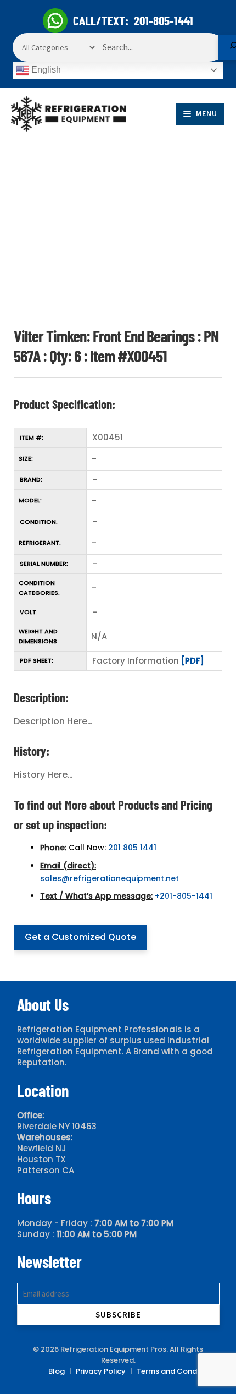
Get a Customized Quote (80, 937)
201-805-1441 (163, 20)
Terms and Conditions (177, 1371)
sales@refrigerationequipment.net (109, 878)
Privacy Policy (101, 1371)
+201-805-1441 (183, 895)
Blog (56, 1371)
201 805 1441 (132, 847)
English (45, 69)
